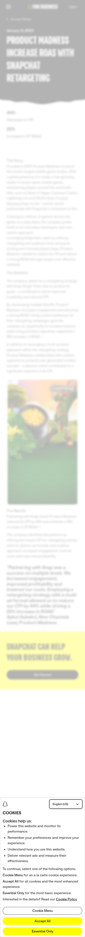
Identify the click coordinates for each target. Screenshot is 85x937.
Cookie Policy (66, 899)
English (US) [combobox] (60, 804)
